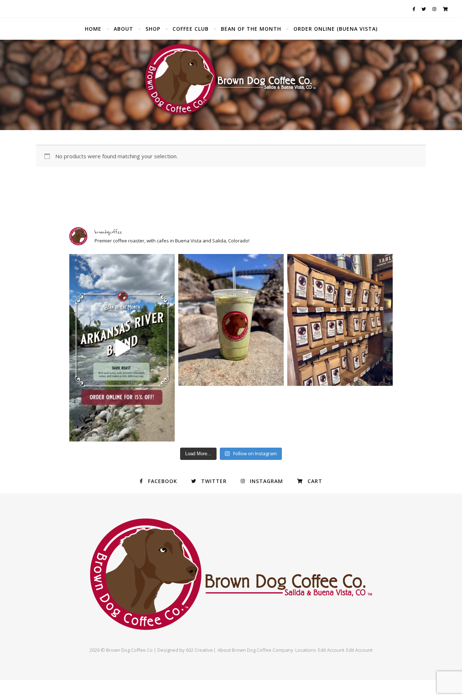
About (123, 28)
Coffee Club (191, 28)
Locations (305, 650)
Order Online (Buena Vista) (335, 28)
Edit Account (331, 650)
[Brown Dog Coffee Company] (231, 85)
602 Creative (199, 650)
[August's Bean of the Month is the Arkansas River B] (122, 347)
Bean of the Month (251, 28)
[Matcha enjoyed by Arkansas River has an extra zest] (231, 320)
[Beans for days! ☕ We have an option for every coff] (340, 320)
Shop (152, 28)
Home (93, 28)
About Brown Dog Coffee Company (255, 650)
